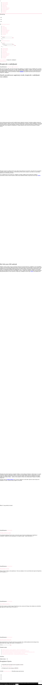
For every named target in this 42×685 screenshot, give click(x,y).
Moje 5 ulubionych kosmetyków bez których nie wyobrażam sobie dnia (15, 650)
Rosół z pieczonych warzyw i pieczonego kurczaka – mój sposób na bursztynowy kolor (18, 651)
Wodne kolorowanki (5, 532)
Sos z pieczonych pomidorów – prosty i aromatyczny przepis (13, 653)
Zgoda (17, 684)
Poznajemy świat (4, 568)
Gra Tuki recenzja (5, 604)
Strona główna (3, 59)
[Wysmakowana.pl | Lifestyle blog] (5, 24)
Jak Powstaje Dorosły (5, 639)
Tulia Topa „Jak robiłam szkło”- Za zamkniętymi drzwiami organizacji (15, 654)
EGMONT (22, 71)
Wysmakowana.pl (7, 671)
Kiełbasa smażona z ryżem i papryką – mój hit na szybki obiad (13, 649)
